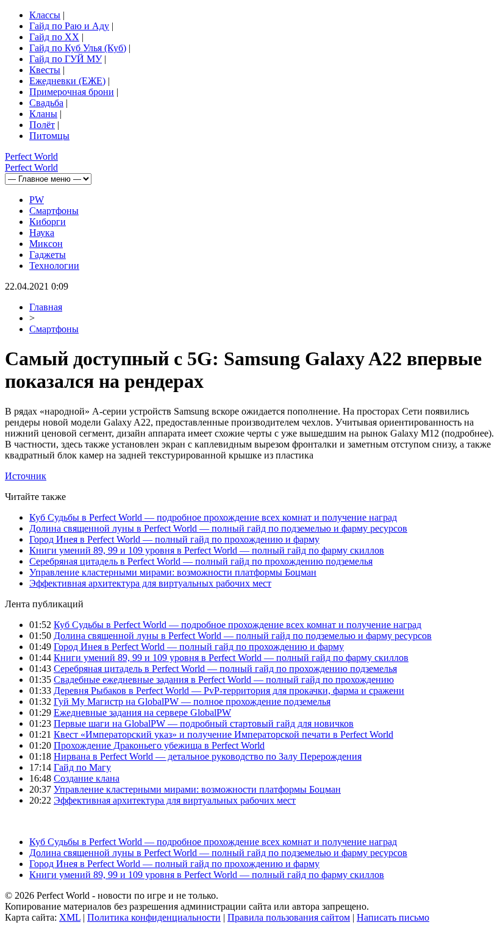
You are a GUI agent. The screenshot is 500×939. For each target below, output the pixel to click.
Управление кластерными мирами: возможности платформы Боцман (172, 572)
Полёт (42, 125)
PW (36, 200)
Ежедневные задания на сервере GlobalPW (142, 712)
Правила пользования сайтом (288, 917)
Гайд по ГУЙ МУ (65, 59)
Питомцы (49, 135)
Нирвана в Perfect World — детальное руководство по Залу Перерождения (208, 756)
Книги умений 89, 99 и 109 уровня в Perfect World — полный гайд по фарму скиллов (206, 550)
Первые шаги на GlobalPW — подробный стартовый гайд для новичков (204, 723)
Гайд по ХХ (54, 37)
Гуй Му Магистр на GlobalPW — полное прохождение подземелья (192, 701)
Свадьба (46, 103)
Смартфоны (54, 210)
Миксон (46, 243)
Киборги (47, 221)
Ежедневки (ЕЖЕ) (67, 81)
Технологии (54, 265)
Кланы (43, 114)
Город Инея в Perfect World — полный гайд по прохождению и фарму (174, 539)
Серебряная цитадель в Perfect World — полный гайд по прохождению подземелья (201, 561)
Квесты (44, 70)
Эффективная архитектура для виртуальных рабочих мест (150, 583)
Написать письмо (393, 917)
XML (69, 917)
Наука (41, 232)
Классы (44, 15)
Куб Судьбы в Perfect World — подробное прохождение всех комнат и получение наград (213, 517)
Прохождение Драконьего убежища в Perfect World (159, 745)
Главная (45, 307)
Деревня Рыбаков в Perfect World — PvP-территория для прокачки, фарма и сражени (229, 690)
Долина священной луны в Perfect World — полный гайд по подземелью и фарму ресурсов (218, 528)
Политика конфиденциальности (154, 917)
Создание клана (87, 778)
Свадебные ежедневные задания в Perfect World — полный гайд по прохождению (224, 679)
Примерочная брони (71, 92)
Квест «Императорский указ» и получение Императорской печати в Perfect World (223, 734)
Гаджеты (47, 254)
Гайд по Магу (82, 767)
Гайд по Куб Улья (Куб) (77, 48)
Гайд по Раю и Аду (69, 26)
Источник (25, 476)
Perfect (31, 156)
